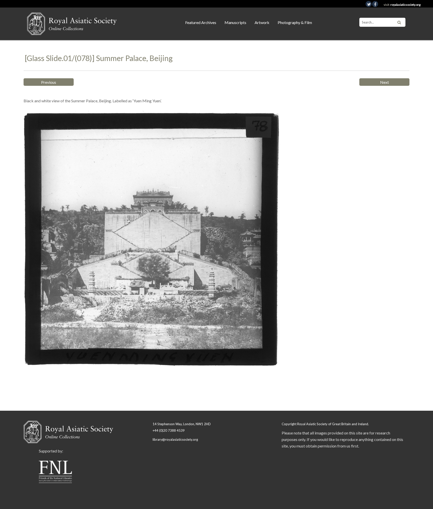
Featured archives (200, 22)
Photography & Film (295, 22)
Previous (48, 82)
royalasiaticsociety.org (405, 5)
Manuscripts (235, 22)
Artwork (262, 22)
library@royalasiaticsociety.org (175, 439)
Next (384, 82)
